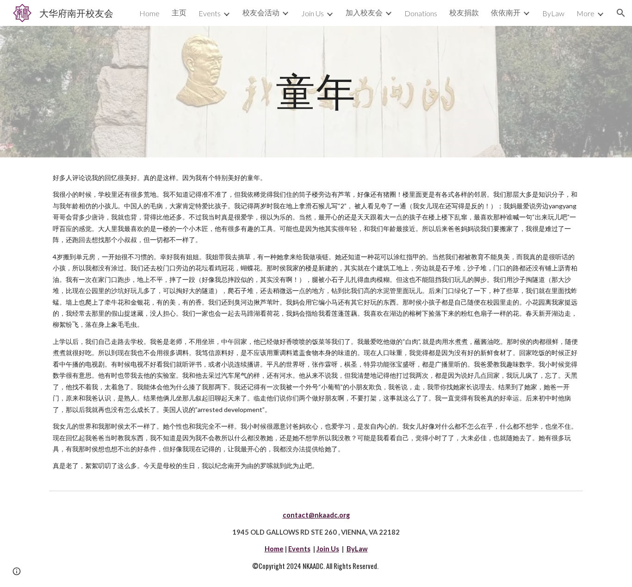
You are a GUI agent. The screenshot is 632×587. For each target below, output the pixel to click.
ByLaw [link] (553, 13)
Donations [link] (420, 13)
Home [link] (149, 13)
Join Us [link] (312, 13)
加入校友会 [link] (364, 12)
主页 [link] (179, 12)
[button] (621, 13)
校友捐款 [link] (464, 12)
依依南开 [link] (505, 12)
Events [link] (209, 13)
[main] (316, 92)
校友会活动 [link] (260, 12)
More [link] (585, 13)
